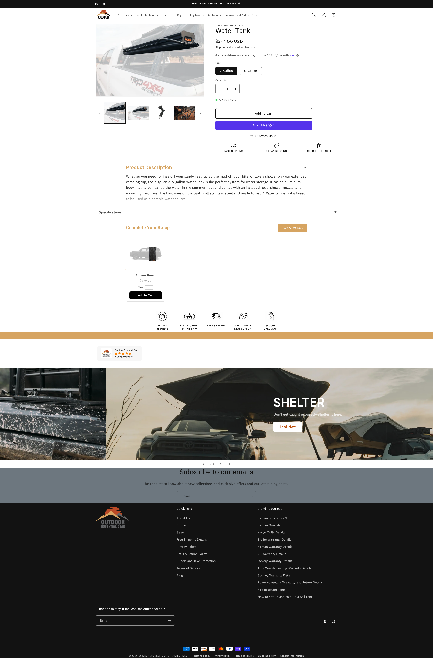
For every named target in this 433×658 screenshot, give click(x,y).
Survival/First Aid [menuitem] (235, 15)
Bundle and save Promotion (196, 561)
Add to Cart (145, 295)
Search (181, 532)
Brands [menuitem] (166, 15)
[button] (314, 15)
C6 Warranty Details (272, 554)
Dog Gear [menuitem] (195, 15)
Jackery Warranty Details (275, 561)
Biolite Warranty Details (274, 539)
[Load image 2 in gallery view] (138, 112)
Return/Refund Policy (192, 554)
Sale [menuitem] (255, 15)
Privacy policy (222, 655)
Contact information (292, 655)
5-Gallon (250, 71)
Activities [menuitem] (123, 15)
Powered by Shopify (178, 655)
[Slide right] (200, 112)
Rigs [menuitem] (179, 15)
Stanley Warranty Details (275, 575)
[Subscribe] (251, 496)
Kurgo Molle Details (271, 532)
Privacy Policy (186, 547)
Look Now (182, 427)
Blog (180, 575)
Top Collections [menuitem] (145, 15)
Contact (182, 525)
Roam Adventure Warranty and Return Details (290, 582)
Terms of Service (188, 568)
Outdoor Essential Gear (153, 655)
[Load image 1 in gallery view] (114, 112)
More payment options (264, 135)
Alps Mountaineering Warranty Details (285, 568)
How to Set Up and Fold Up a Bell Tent (285, 597)
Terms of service (244, 655)
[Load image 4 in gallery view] (184, 112)
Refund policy (202, 655)
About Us (183, 518)
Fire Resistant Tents (272, 590)
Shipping (220, 47)
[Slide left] (99, 112)
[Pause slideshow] (229, 464)
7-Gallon (226, 71)
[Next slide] (220, 464)
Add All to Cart (293, 227)
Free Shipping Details (192, 539)
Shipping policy (267, 655)
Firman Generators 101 (274, 518)
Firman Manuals (269, 525)
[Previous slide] (203, 464)
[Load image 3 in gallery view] (161, 112)
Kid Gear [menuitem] (212, 15)
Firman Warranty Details (275, 547)
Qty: (141, 287)
